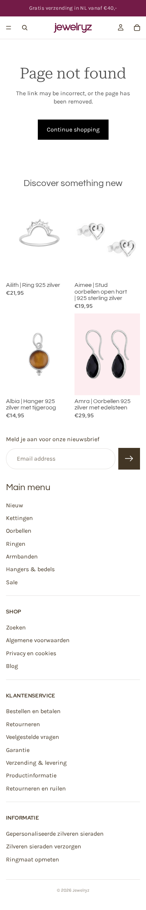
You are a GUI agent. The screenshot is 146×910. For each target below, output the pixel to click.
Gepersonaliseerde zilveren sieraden (55, 833)
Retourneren (23, 724)
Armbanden (22, 556)
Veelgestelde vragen (32, 736)
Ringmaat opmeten (32, 859)
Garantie (18, 749)
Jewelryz (81, 890)
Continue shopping (73, 129)
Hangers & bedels (30, 569)
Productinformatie (31, 775)
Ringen (15, 543)
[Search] (24, 27)
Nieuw (14, 505)
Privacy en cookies (31, 653)
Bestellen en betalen (33, 711)
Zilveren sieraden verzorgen (43, 846)
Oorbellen (18, 530)
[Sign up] (129, 459)
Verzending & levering (36, 762)
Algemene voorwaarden (38, 640)
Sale (12, 582)
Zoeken (16, 627)
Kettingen (19, 517)
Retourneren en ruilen (36, 788)
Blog (12, 665)
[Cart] (137, 27)
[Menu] (8, 27)
